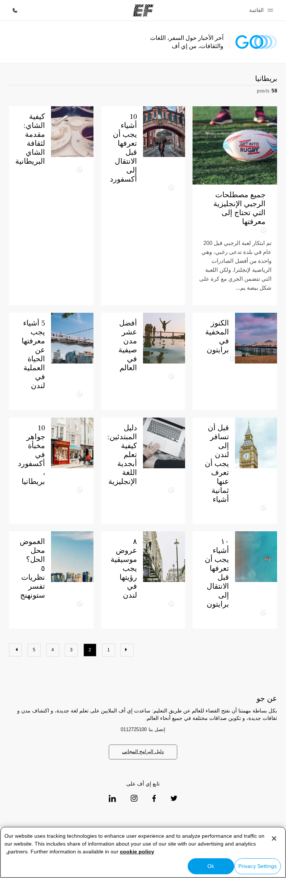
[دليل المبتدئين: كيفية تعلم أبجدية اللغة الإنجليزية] (143, 471)
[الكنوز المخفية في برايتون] (256, 338)
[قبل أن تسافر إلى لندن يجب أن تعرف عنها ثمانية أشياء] (235, 471)
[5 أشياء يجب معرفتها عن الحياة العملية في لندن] (72, 338)
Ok (210, 866)
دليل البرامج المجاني (143, 751)
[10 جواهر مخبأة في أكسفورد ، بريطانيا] (51, 471)
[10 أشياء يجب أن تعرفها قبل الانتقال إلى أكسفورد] (143, 205)
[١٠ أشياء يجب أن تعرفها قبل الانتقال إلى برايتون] (256, 556)
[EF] (143, 10)
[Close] (274, 838)
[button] (260, 10)
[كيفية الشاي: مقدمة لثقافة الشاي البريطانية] (51, 205)
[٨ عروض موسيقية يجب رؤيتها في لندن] (164, 556)
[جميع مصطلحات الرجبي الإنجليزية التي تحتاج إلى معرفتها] (235, 205)
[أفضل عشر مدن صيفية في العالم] (164, 338)
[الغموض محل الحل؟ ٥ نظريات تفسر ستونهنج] (72, 556)
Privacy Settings (257, 866)
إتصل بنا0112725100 (143, 729)
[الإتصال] (15, 10)
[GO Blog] (256, 42)
